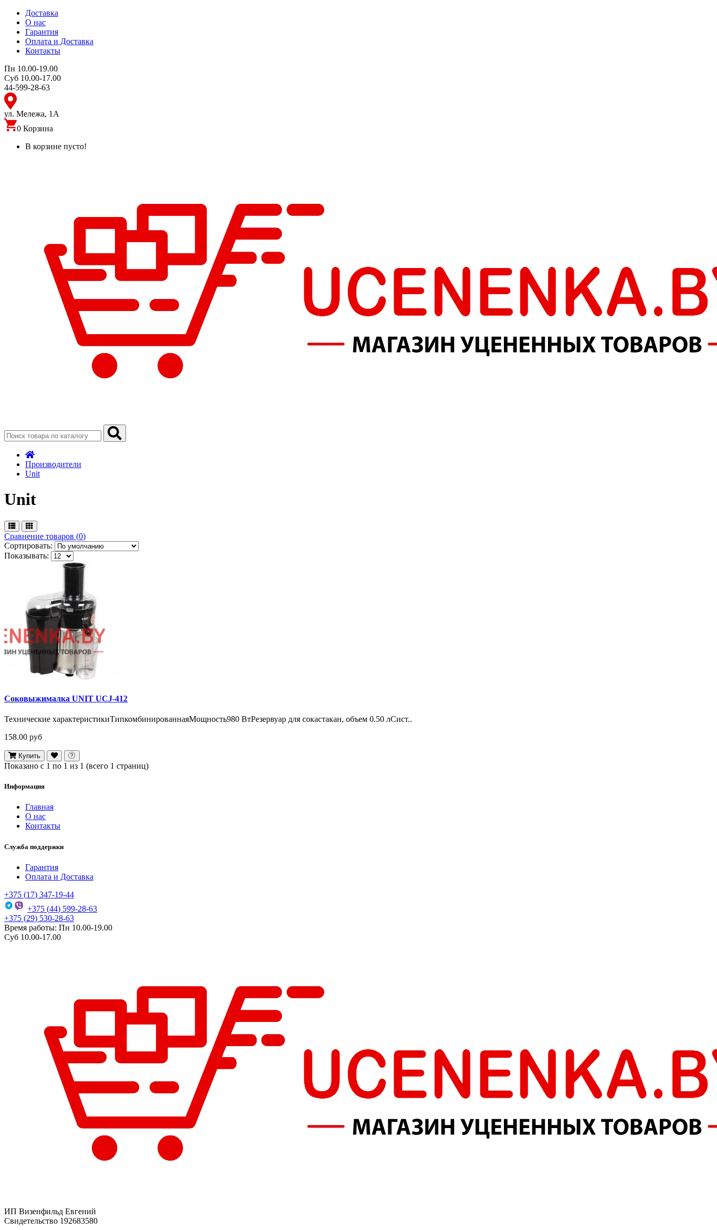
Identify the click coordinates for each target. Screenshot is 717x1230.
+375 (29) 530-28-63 (39, 918)
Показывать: (26, 555)
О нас (35, 22)
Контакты (42, 50)
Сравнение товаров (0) (45, 536)
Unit (32, 473)
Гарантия (41, 31)
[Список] (11, 526)
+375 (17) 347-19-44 (39, 894)
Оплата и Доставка (59, 41)
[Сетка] (29, 526)
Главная (39, 806)
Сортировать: (28, 545)
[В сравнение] (71, 755)
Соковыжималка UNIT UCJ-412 (66, 698)
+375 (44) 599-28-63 (62, 908)
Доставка (41, 12)
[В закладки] (54, 755)
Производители (53, 464)
